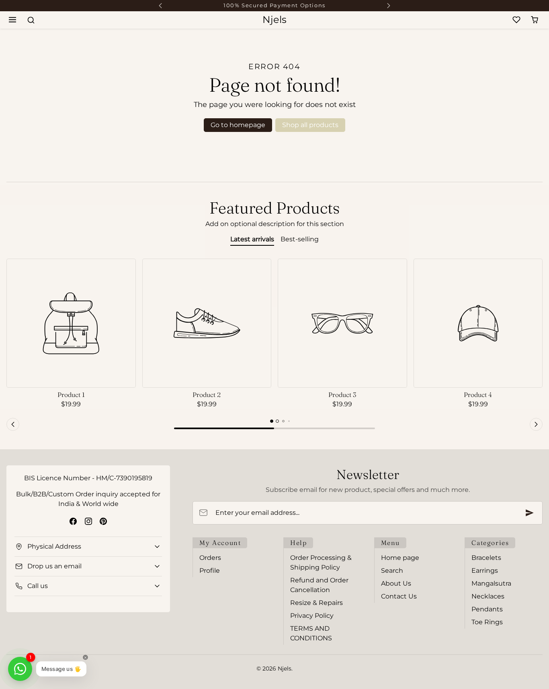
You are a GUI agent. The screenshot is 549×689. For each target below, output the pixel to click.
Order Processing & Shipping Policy (321, 562)
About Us (396, 583)
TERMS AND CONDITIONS (311, 633)
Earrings (484, 570)
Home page (400, 557)
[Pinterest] (103, 521)
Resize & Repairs (316, 603)
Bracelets (486, 557)
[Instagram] (88, 521)
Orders (210, 557)
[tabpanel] (274, 346)
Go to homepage (238, 125)
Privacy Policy (312, 615)
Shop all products (310, 125)
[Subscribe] (529, 512)
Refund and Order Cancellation (319, 585)
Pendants (487, 609)
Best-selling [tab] (300, 239)
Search (392, 570)
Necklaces (487, 596)
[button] (12, 20)
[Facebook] (73, 521)
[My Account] (498, 20)
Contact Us (399, 596)
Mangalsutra (491, 583)
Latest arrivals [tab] (252, 239)
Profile (209, 570)
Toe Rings (487, 622)
